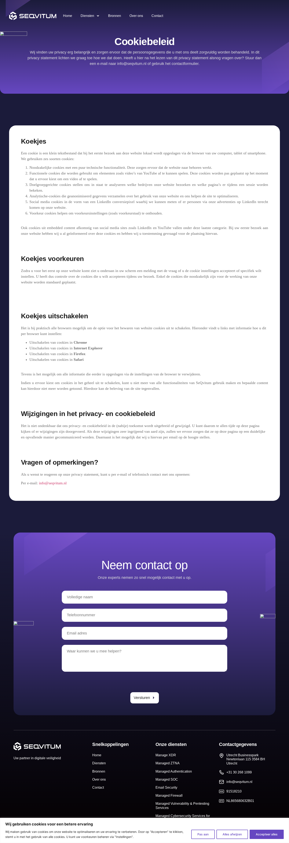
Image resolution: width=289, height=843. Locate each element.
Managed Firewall (169, 795)
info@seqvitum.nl (53, 483)
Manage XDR (166, 755)
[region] (144, 830)
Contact (157, 16)
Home (67, 16)
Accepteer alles (267, 834)
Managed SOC (167, 779)
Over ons (136, 16)
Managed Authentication (174, 771)
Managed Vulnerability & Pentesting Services (182, 805)
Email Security (166, 787)
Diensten (87, 16)
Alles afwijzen (232, 834)
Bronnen (114, 16)
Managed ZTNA (168, 763)
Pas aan (203, 834)
